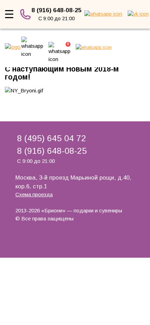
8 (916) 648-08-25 (56, 10)
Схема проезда (34, 194)
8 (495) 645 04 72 (51, 138)
